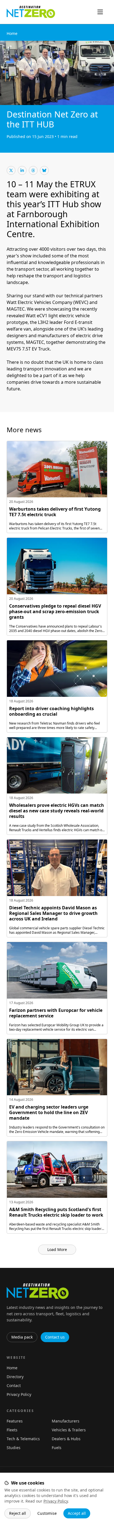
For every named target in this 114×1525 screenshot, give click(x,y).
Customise (47, 1513)
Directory (15, 1376)
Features (15, 1421)
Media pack (22, 1337)
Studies (13, 1447)
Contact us (55, 1337)
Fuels (56, 1447)
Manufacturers (65, 1421)
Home (12, 33)
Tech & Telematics (23, 1438)
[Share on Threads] (33, 170)
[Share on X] (11, 170)
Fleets (12, 1429)
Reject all (17, 1513)
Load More (57, 1249)
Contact (14, 1385)
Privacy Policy (55, 1501)
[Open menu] (100, 12)
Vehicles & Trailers (69, 1429)
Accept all (77, 1513)
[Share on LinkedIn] (22, 170)
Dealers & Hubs (66, 1438)
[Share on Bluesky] (44, 170)
